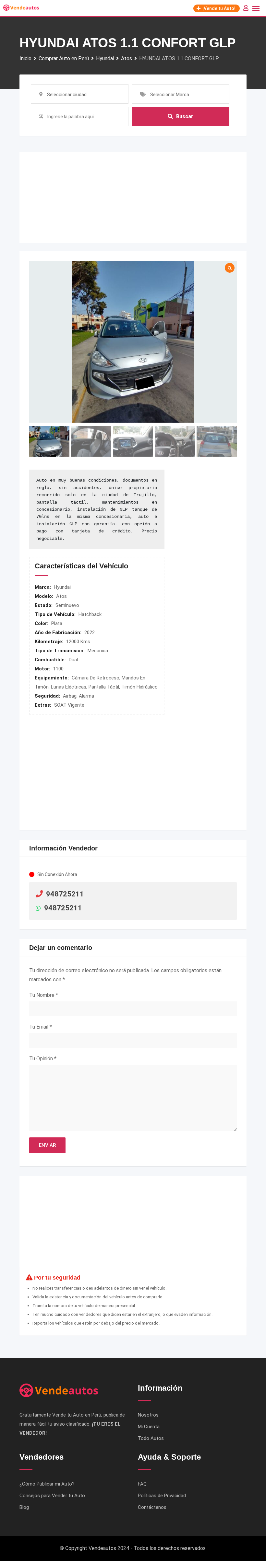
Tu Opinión (42, 1058)
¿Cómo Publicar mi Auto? (47, 1484)
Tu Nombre (43, 995)
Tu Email (40, 1027)
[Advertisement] (133, 197)
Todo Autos (151, 1438)
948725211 (65, 894)
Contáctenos (152, 1507)
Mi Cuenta (149, 1427)
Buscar (184, 116)
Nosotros (148, 1415)
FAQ (142, 1484)
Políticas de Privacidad (162, 1495)
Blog (24, 1507)
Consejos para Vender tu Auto (52, 1495)
